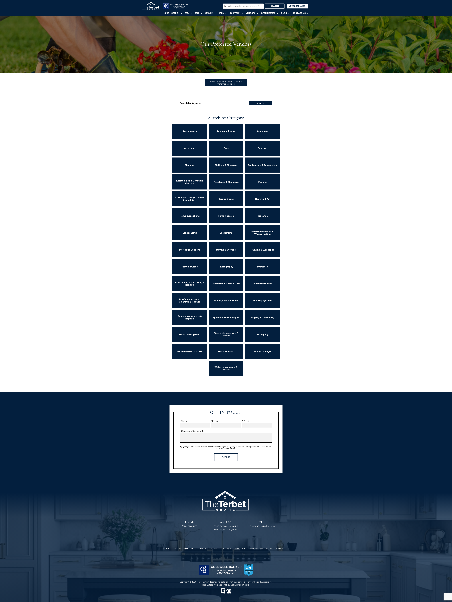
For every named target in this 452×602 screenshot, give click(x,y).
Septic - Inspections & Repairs (190, 317)
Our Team (226, 548)
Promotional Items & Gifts (226, 283)
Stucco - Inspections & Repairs (226, 334)
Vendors (239, 548)
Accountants (190, 131)
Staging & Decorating (262, 317)
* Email (245, 421)
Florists (262, 182)
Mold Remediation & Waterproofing (262, 232)
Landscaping (190, 233)
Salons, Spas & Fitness (226, 300)
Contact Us (282, 548)
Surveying (262, 334)
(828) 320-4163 (189, 526)
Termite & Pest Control (189, 351)
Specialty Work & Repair (226, 317)
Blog (269, 548)
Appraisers (262, 131)
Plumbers (262, 266)
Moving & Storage (226, 250)
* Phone (215, 421)
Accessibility (266, 582)
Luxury (203, 548)
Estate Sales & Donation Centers (189, 181)
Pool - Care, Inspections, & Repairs (189, 283)
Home (166, 13)
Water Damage (262, 351)
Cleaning (189, 165)
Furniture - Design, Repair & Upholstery (189, 198)
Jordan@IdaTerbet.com (262, 526)
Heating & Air (262, 199)
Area (214, 548)
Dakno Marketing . (240, 585)
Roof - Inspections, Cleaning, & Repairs (189, 300)
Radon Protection (262, 283)
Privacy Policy (253, 582)
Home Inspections (190, 216)
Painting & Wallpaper (262, 250)
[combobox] (243, 6)
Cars (226, 148)
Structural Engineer (189, 334)
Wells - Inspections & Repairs (225, 368)
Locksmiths (226, 233)
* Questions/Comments (192, 431)
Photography (226, 266)
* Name (184, 421)
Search (275, 6)
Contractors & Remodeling (262, 165)
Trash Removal (226, 351)
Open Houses (255, 548)
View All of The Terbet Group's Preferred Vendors (226, 82)
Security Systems (262, 300)
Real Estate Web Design (213, 585)
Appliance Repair (226, 131)
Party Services (190, 266)
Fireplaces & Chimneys (226, 182)
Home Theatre (226, 216)
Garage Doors (226, 199)
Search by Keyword (190, 103)
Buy (186, 548)
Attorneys (189, 148)
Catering (262, 148)
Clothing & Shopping (226, 165)
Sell (193, 548)
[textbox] (245, 6)
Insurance (262, 216)
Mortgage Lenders (189, 250)
